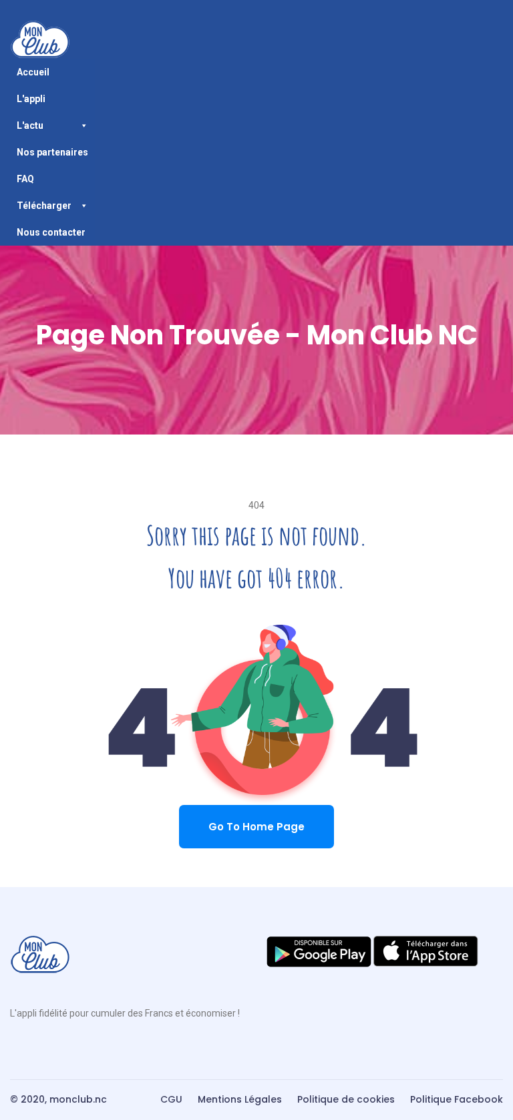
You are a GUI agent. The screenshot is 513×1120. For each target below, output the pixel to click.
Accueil (33, 72)
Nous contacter (51, 232)
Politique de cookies (346, 1099)
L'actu (30, 125)
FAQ (25, 179)
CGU (171, 1099)
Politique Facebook (456, 1099)
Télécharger (44, 205)
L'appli (31, 98)
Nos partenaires (52, 152)
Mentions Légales (240, 1099)
